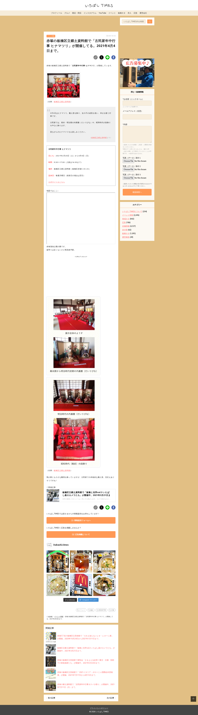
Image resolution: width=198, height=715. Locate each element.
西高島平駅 (102, 610)
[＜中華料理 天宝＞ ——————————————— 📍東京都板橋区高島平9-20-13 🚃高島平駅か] (58, 585)
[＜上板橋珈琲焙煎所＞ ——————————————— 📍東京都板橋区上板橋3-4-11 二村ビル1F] (81, 561)
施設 (91, 610)
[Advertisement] (81, 23)
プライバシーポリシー (99, 708)
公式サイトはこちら (56, 182)
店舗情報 (125, 226)
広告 (135, 13)
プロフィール (56, 13)
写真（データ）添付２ (132, 166)
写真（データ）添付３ (132, 175)
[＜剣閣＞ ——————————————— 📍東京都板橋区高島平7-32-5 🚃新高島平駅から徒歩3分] (58, 561)
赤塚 (112, 610)
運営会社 (143, 13)
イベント (112, 13)
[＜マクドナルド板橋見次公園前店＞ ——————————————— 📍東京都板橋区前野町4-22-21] (81, 585)
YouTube (102, 13)
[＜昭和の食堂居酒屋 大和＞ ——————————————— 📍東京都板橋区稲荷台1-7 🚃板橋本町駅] (104, 561)
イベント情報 (50, 36)
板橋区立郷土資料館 (62, 102)
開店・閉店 (76, 13)
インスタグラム (90, 13)
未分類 (125, 230)
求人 (129, 13)
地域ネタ (125, 219)
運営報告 (125, 237)
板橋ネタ (121, 13)
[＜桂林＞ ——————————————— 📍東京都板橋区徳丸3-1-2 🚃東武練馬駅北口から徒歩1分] (104, 585)
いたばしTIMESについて (132, 211)
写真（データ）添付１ (132, 158)
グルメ (67, 13)
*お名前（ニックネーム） (133, 99)
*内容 (125, 124)
